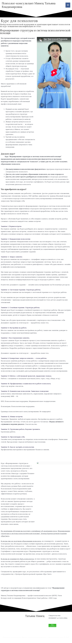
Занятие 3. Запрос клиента (11, 257)
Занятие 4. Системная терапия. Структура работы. (21, 290)
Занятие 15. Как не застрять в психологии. (17, 447)
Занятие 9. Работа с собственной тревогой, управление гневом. (26, 376)
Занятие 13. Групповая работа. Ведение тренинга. (20, 429)
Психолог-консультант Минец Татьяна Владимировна (28, 5)
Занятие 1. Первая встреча (11, 226)
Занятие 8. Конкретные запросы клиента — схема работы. (24, 358)
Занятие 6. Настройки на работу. (14, 328)
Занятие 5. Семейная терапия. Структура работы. (20, 307)
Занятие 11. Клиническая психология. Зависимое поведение (25, 391)
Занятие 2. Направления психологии (15, 239)
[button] (36, 226)
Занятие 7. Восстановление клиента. (15, 338)
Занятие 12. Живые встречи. (12, 417)
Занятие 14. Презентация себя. (13, 437)
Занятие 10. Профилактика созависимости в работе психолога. (26, 384)
